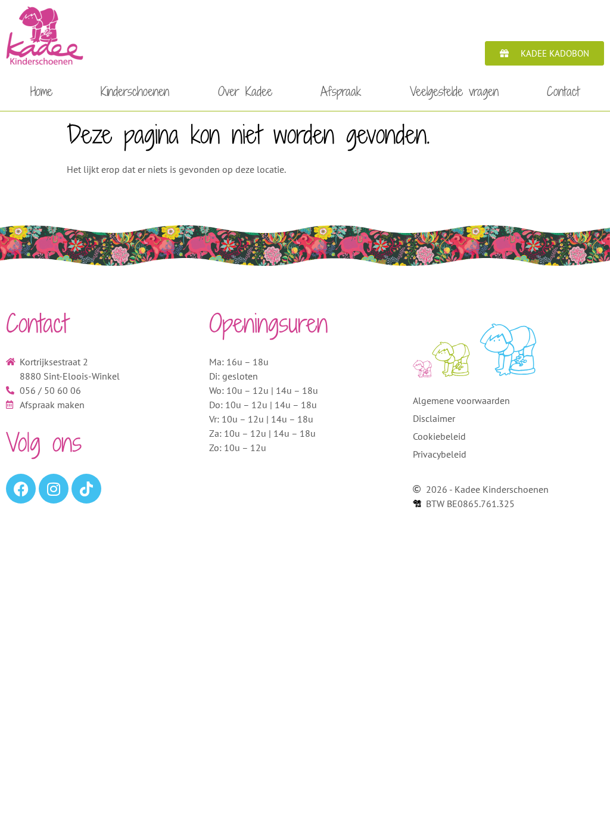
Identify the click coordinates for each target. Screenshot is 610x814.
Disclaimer (434, 418)
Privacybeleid (439, 454)
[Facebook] (21, 489)
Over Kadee (245, 91)
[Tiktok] (86, 489)
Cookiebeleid (439, 436)
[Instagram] (54, 489)
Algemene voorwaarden (461, 400)
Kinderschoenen (135, 91)
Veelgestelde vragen (454, 91)
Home (41, 91)
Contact (563, 91)
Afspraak (340, 91)
